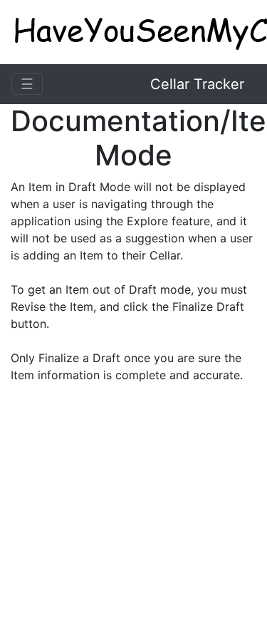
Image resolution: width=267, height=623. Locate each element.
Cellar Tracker (197, 84)
